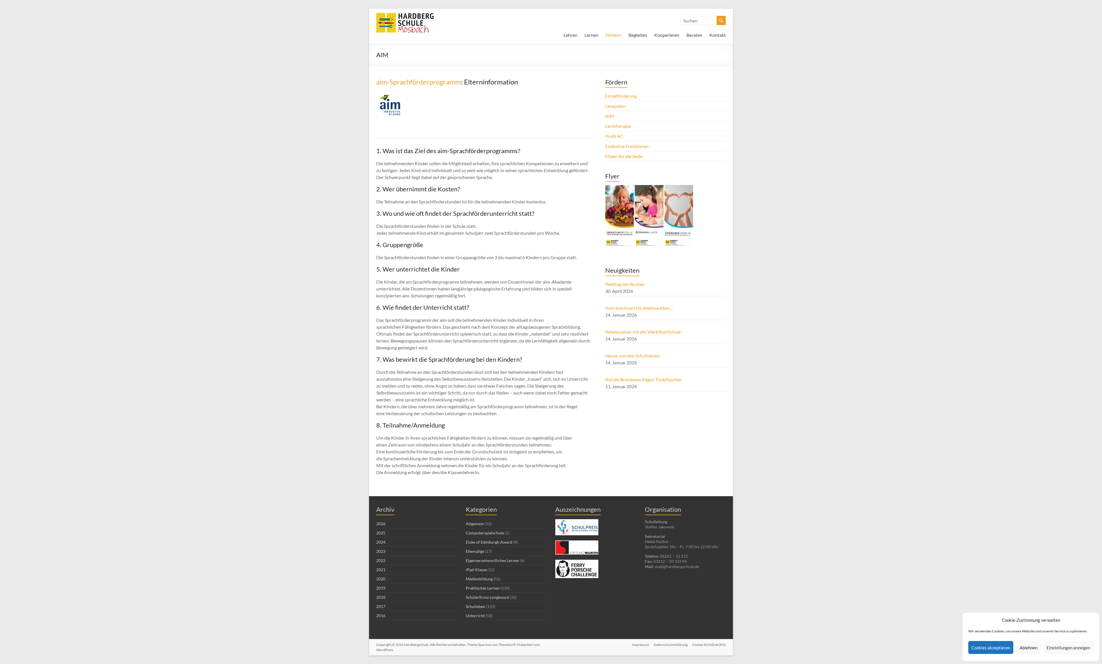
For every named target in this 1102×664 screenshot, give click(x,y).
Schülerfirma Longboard (487, 597)
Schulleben (475, 606)
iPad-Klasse (476, 569)
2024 (380, 542)
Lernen (591, 35)
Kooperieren (666, 35)
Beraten (694, 35)
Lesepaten (615, 106)
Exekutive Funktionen (627, 146)
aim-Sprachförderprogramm (418, 82)
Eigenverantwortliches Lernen (492, 560)
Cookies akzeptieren (990, 647)
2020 (380, 578)
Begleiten (637, 35)
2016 (380, 615)
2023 (380, 551)
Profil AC (614, 136)
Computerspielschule (485, 532)
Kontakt (717, 35)
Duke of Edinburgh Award (489, 542)
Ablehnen (1028, 647)
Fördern (613, 35)
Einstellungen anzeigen (1068, 647)
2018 (380, 597)
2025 (380, 532)
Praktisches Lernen (483, 588)
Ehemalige (475, 551)
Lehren (570, 35)
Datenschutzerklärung (671, 644)
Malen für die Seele (624, 156)
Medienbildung (479, 578)
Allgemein (475, 523)
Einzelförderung (621, 96)
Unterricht (475, 615)
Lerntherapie (618, 126)
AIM (609, 116)
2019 (380, 588)
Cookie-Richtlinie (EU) (709, 644)
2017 (380, 606)
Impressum (640, 644)
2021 (380, 569)
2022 (380, 560)
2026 (380, 523)
